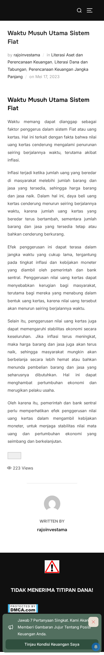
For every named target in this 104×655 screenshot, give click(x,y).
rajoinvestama (27, 54)
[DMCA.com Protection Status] (23, 611)
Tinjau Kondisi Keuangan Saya (52, 644)
